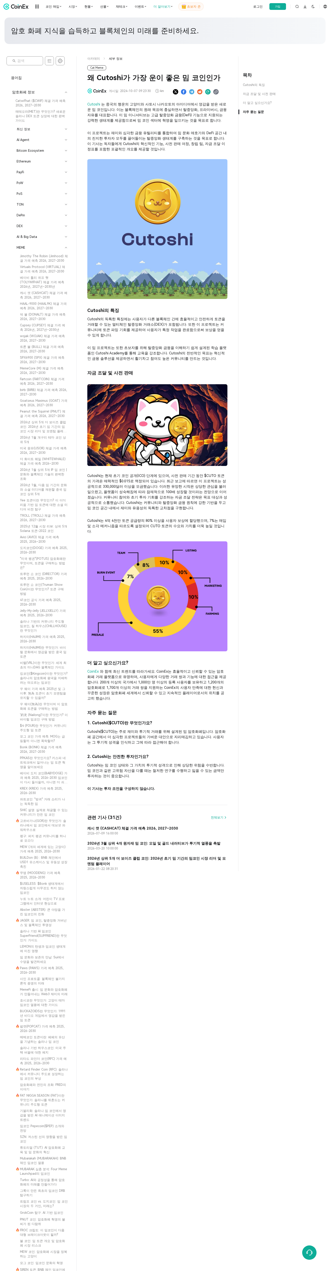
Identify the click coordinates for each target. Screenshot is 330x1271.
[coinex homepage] (17, 6)
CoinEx (93, 671)
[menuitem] (39, 103)
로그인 (258, 6)
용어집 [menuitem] (16, 78)
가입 (277, 6)
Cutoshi (94, 104)
